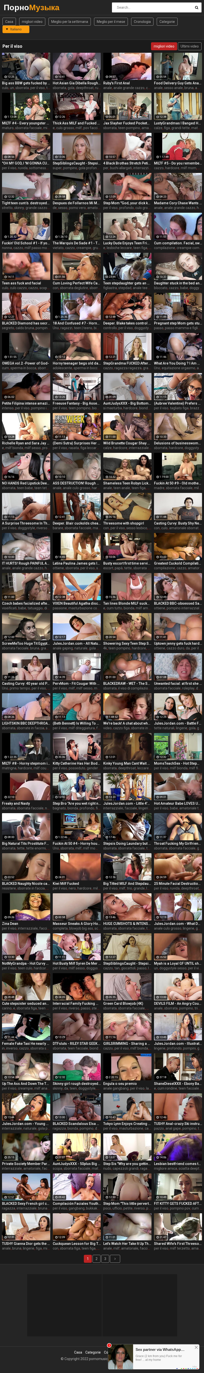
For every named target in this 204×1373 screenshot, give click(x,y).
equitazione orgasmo (178, 368)
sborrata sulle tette (45, 1048)
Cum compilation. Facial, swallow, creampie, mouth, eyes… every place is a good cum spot (178, 243)
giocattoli (128, 968)
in (3, 1048)
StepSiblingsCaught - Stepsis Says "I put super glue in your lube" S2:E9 (77, 163)
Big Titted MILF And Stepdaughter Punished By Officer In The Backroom (127, 884)
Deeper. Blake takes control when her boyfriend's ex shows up (127, 323)
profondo (126, 208)
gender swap (97, 768)
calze (158, 128)
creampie (83, 248)
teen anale (121, 488)
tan (117, 968)
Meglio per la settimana (69, 22)
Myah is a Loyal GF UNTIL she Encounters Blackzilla (178, 963)
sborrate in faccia (30, 728)
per (105, 168)
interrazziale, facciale (120, 808)
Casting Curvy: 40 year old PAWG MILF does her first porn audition (26, 684)
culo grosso (65, 128)
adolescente (62, 368)
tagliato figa (179, 408)
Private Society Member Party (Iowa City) (26, 1164)
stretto (7, 208)
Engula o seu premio (120, 1084)
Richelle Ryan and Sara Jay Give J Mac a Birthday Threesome (26, 443)
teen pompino (129, 128)
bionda (99, 328)
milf (79, 128)
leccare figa (146, 768)
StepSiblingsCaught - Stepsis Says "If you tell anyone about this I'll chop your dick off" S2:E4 (127, 963)
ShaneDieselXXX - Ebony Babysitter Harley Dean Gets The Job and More (178, 1084)
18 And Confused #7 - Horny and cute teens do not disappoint (77, 323)
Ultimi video (190, 46)
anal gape (173, 1128)
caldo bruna (25, 328)
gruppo (98, 248)
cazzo (159, 168)
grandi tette (180, 128)
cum (5, 368)
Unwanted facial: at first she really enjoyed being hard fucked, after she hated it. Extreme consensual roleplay (178, 684)
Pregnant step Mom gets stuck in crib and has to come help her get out (178, 323)
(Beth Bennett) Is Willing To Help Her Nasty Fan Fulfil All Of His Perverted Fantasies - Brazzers (77, 723)
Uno (56, 328)
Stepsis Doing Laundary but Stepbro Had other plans (127, 843)
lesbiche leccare (119, 248)
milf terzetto (180, 1248)
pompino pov (180, 1208)
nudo (107, 1168)
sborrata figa (27, 1008)
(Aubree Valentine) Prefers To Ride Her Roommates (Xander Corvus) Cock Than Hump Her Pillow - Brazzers (178, 403)
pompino (70, 168)
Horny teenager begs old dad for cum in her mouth (77, 363)
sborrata (22, 88)
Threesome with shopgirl (123, 523)
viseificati (9, 608)
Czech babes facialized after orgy (26, 603)
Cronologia (142, 22)
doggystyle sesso (99, 968)
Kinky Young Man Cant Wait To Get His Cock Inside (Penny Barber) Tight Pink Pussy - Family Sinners (127, 763)
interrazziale (143, 168)
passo (158, 328)
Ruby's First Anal (116, 83)
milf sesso (33, 448)
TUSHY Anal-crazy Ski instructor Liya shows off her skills (178, 1124)
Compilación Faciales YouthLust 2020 (77, 1204)
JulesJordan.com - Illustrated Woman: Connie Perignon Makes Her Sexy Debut (178, 1044)
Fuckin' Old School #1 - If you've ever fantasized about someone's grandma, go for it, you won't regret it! (26, 243)
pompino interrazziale (48, 408)
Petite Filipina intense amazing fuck (26, 403)
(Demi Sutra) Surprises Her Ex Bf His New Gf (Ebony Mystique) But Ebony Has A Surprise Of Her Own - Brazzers (77, 443)
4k (105, 648)
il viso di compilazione (135, 688)
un (12, 88)
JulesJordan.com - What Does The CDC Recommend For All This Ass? (178, 924)
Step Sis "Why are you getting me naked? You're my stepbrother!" (127, 1164)
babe (184, 288)
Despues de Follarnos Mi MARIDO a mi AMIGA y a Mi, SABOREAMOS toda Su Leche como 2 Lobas (77, 203)
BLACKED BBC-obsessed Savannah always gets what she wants (178, 603)
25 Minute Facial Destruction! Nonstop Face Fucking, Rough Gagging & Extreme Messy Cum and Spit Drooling (178, 884)
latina (150, 1088)
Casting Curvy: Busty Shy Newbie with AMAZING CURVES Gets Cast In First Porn (178, 523)
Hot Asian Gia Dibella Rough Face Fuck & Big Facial (77, 83)
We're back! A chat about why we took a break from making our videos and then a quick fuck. (127, 723)
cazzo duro (175, 648)
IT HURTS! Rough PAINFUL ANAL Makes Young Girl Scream (26, 563)
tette (128, 568)
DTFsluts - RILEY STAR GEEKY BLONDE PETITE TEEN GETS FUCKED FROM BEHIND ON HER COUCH (77, 1044)
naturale (81, 648)
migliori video (32, 22)
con (55, 288)
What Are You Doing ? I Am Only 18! (178, 363)
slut (48, 728)
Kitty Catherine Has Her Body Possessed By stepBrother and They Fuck (77, 763)
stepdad (124, 288)
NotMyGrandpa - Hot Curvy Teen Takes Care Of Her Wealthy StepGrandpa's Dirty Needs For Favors (26, 963)
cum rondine (167, 1088)
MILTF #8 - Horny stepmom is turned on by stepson (26, 763)
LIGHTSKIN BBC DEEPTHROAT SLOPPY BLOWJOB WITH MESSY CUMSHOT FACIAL (26, 723)
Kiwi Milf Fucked (66, 884)
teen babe (25, 488)
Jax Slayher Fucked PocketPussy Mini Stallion (127, 123)
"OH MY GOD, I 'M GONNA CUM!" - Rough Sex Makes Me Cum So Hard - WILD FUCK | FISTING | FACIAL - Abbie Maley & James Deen (26, 163)
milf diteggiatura (82, 728)
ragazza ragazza (128, 368)
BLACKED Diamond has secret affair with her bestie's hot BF (26, 323)
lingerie (181, 728)
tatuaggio (35, 608)
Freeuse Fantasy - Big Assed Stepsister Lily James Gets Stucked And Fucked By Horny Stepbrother (77, 403)
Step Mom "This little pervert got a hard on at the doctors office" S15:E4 (127, 1204)
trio (129, 888)
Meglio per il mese (111, 22)
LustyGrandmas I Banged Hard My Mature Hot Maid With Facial (178, 123)
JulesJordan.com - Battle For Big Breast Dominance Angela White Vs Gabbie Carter (178, 723)
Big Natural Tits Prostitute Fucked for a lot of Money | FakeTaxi (26, 843)
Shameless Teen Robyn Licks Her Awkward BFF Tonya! (127, 483)
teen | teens (83, 328)
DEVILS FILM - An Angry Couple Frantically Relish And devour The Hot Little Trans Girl (178, 1003)
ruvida (23, 168)
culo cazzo (18, 288)
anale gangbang (116, 1088)
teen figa (140, 248)
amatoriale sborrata (185, 528)
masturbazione (131, 1128)
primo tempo (20, 688)
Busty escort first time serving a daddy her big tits (127, 563)
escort (108, 568)
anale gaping (63, 648)
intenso (8, 408)
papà (119, 568)
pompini (189, 1048)
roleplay (188, 688)
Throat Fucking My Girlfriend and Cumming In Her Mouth (178, 843)
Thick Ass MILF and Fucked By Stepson (77, 123)
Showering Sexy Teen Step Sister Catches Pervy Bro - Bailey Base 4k (127, 643)
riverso (42, 528)
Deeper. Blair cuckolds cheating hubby (77, 523)
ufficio (117, 1208)
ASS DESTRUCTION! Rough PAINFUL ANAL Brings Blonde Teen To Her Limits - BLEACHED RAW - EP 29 (77, 483)
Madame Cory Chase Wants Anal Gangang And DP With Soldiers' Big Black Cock (178, 203)
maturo (8, 128)
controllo (110, 328)
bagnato (59, 808)
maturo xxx (100, 1168)
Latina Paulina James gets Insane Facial (77, 563)
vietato (58, 248)
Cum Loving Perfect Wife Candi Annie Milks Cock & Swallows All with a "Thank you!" (77, 283)
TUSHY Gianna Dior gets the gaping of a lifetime (26, 1244)
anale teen (141, 288)
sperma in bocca (23, 368)
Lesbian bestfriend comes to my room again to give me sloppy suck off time (178, 1164)
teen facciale (78, 1048)
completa (60, 928)
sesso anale (173, 88)
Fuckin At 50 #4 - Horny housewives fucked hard (77, 843)
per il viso (37, 88)
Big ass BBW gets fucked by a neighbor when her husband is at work (26, 83)
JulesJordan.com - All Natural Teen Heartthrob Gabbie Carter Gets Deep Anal (77, 643)
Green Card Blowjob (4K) (123, 1003)
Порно (17, 7)
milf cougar (42, 768)
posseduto (77, 768)
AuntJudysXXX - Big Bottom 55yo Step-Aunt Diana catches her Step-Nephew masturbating (127, 403)
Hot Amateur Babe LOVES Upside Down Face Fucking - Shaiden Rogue (178, 803)
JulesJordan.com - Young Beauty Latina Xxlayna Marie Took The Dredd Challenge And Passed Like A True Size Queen (26, 1124)
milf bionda (14, 448)
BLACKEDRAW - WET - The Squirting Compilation (127, 684)
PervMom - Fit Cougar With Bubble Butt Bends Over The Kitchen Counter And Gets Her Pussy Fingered (77, 684)
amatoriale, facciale (38, 1168)
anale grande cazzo (129, 88)
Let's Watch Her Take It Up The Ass (127, 1244)
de (55, 208)
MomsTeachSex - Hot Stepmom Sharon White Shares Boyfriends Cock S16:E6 (178, 763)
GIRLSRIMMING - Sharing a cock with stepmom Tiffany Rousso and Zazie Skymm (127, 1044)
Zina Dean (10, 924)
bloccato (160, 288)
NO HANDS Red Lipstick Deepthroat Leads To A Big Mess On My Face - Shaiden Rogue (26, 483)
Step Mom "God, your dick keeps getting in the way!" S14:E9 (127, 203)
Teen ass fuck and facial (21, 283)
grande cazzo (36, 208)
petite (128, 1208)
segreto (8, 328)
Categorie (167, 22)
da (188, 648)
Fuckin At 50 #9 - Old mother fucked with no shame (178, 483)
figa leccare (89, 448)
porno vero (77, 208)
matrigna (9, 768)
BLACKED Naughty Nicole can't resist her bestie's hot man (26, 884)
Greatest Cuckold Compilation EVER (178, 563)
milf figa (195, 768)
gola (71, 88)
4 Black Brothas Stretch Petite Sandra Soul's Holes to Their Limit (127, 163)
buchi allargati (121, 168)
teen (73, 1088)
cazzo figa (121, 728)
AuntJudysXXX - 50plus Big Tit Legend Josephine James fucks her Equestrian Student (77, 1164)
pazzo (159, 1128)
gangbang (77, 1208)
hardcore (172, 168)
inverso (12, 1048)
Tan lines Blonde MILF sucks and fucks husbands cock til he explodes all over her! (127, 603)
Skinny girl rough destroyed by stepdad (77, 1084)
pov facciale (92, 128)
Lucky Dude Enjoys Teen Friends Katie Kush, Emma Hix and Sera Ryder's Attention (127, 243)
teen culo (25, 968)
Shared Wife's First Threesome (178, 1244)
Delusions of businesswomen (178, 443)
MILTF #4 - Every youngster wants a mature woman (26, 123)
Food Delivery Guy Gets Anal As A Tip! (178, 83)
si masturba (112, 408)
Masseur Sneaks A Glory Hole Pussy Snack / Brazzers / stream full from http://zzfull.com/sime (77, 924)
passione (60, 608)
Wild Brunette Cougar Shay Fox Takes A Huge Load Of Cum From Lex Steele (127, 443)
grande (46, 648)
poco (107, 1208)
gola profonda (90, 168)
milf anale (42, 1088)
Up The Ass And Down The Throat (26, 1084)
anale (107, 88)
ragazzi (66, 328)
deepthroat (85, 88)
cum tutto (114, 608)
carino (7, 1008)
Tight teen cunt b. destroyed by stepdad (26, 203)
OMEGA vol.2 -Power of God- (25, 363)
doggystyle (143, 328)
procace (48, 448)
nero (72, 888)
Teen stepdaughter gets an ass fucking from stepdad (127, 283)
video (107, 728)
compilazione (164, 248)
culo (5, 88)
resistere (9, 888)
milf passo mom (37, 248)
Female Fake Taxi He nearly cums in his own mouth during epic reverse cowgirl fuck (26, 1044)
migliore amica (165, 1168)
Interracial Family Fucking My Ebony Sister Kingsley (77, 1003)
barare (58, 528)
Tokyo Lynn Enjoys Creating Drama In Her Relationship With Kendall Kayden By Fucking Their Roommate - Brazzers (127, 1124)
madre (159, 488)
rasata (74, 448)
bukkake (92, 1208)
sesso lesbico (136, 528)
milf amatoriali (147, 608)
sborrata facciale (28, 128)
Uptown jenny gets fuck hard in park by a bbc (178, 643)
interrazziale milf (142, 448)
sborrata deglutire (74, 288)
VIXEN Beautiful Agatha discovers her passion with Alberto (77, 603)
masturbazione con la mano (90, 608)
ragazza (59, 1128)
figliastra (110, 288)
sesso (62, 208)
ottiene (58, 568)
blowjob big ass (81, 928)
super (57, 168)
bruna (189, 88)
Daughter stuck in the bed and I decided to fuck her (178, 283)
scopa (57, 1168)
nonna (7, 248)
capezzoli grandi (126, 1168)
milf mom (188, 168)
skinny (19, 208)
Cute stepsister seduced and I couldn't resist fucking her (26, 1003)
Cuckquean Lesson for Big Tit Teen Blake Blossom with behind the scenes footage (77, 1244)
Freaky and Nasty (16, 803)
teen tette (42, 488)
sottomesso (38, 168)
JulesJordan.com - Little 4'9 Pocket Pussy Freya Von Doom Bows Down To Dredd (127, 803)
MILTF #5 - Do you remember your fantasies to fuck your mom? (178, 163)
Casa (9, 22)
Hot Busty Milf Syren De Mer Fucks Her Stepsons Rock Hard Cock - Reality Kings (77, 963)
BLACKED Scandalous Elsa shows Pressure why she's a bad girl (77, 1124)
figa (167, 128)
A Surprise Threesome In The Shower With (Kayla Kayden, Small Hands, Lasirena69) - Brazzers (26, 523)
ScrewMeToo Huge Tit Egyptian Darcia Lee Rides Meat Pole (26, 643)
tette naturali (164, 728)
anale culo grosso (76, 488)
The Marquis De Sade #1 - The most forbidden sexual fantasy (77, 243)
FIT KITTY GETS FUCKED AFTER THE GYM (178, 1204)
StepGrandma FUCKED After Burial (127, 363)
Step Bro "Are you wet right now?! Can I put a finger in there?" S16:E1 (77, 803)
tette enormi (36, 848)
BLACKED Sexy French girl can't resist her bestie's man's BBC (26, 1204)
